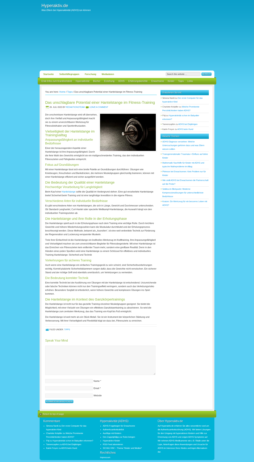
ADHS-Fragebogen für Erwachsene (119, 426)
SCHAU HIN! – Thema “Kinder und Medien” (122, 448)
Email (96, 388)
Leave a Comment (98, 107)
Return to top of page (53, 414)
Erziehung (109, 81)
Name (97, 381)
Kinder (171, 81)
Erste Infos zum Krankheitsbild (56, 81)
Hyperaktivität (82, 81)
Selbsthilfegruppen (69, 74)
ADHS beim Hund (185, 129)
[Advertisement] (127, 43)
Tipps (181, 81)
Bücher (96, 81)
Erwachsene (157, 81)
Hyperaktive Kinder (111, 441)
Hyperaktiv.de (54, 5)
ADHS (121, 81)
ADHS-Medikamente (178, 441)
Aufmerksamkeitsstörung (172, 429)
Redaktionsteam (75, 107)
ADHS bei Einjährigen (187, 124)
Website (98, 395)
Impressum (105, 457)
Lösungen (206, 429)
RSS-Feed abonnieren (113, 444)
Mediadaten (108, 74)
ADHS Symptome (196, 437)
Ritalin (198, 441)
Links (190, 81)
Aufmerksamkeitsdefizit (113, 429)
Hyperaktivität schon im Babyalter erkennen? (73, 441)
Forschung (90, 74)
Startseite (48, 74)
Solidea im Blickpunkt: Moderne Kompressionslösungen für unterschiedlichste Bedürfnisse (182, 192)
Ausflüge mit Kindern (112, 433)
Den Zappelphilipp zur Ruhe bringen (119, 437)
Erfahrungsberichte (138, 81)
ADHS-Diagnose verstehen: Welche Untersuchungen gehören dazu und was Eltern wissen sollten (183, 145)
